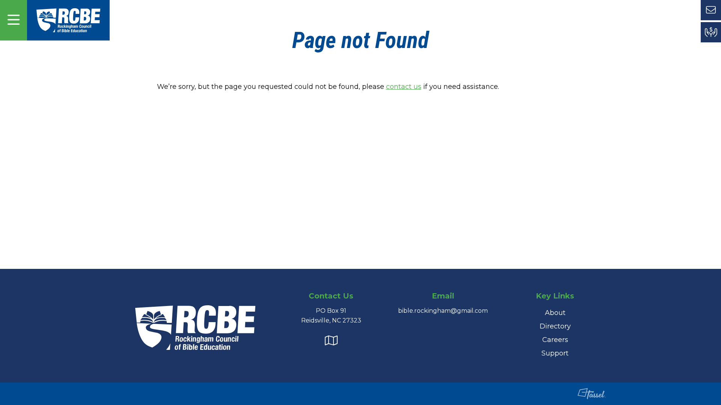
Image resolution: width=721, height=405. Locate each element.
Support (555, 353)
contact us (403, 86)
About (555, 313)
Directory (555, 326)
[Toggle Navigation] (13, 20)
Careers (555, 340)
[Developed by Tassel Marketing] (588, 393)
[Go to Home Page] (68, 20)
